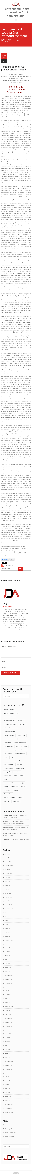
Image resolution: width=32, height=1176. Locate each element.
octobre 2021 (8, 905)
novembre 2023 (9, 869)
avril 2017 (7, 1045)
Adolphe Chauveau (9, 709)
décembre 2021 (9, 897)
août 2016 (7, 1077)
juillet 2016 (8, 1081)
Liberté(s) (19, 764)
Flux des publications (10, 1129)
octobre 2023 (8, 873)
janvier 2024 (8, 862)
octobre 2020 (8, 944)
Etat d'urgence (8, 753)
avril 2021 (7, 928)
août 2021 (7, 912)
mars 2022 (7, 889)
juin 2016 (7, 1084)
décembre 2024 (9, 858)
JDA (12, 757)
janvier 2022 (8, 893)
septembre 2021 (9, 909)
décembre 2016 (9, 1061)
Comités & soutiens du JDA (10, 817)
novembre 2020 (9, 940)
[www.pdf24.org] (2, 565)
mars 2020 (7, 963)
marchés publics (8, 768)
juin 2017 (7, 1038)
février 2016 (8, 1096)
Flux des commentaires (11, 1132)
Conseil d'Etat (23, 739)
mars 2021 (7, 932)
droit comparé (14, 750)
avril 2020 (7, 959)
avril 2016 (7, 1088)
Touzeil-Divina (8, 794)
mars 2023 (7, 877)
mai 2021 (7, 924)
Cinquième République (10, 724)
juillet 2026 (8, 854)
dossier (10, 39)
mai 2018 (7, 1010)
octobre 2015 (8, 1108)
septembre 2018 (9, 1006)
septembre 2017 (9, 1030)
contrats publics (8, 746)
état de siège (16, 801)
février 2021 (8, 936)
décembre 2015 (9, 1104)
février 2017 (8, 1053)
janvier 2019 (8, 1002)
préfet (21, 775)
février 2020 (8, 967)
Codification (22, 724)
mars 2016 (7, 1092)
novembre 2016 (9, 1065)
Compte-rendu (21, 735)
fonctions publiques (20, 753)
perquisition (17, 772)
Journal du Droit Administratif (12, 761)
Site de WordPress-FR (10, 1136)
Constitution (7, 742)
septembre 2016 (9, 1073)
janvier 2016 (8, 1100)
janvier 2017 (8, 1057)
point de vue (7, 775)
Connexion (7, 1125)
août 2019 (7, 991)
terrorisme (7, 790)
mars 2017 (7, 1049)
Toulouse (15, 790)
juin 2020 (7, 952)
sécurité (23, 786)
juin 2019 (7, 995)
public (5, 779)
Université (6, 801)
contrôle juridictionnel (21, 746)
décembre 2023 (9, 866)
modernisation (20, 768)
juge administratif (8, 764)
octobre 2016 (8, 1069)
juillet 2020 (8, 948)
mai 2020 (7, 955)
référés (6, 786)
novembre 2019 (9, 979)
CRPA (5, 750)
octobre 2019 (8, 983)
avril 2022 (7, 885)
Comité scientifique (9, 735)
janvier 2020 (8, 971)
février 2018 (8, 1014)
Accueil (3, 39)
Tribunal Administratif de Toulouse (13, 797)
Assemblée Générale (9, 720)
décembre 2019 (9, 975)
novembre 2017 (9, 1022)
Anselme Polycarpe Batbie (11, 713)
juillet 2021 (8, 916)
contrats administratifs (20, 742)
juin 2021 (7, 920)
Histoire (6, 757)
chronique (21, 720)
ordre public (7, 772)
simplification (14, 786)
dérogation (24, 750)
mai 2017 (7, 1041)
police (15, 775)
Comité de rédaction (9, 731)
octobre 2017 (8, 1026)
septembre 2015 (9, 1112)
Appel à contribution (9, 717)
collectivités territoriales (10, 728)
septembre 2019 (9, 987)
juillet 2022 (8, 881)
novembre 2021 (9, 901)
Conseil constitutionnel (10, 739)
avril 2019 (7, 998)
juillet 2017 (8, 1034)
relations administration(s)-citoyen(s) (14, 783)
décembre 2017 (9, 1018)
